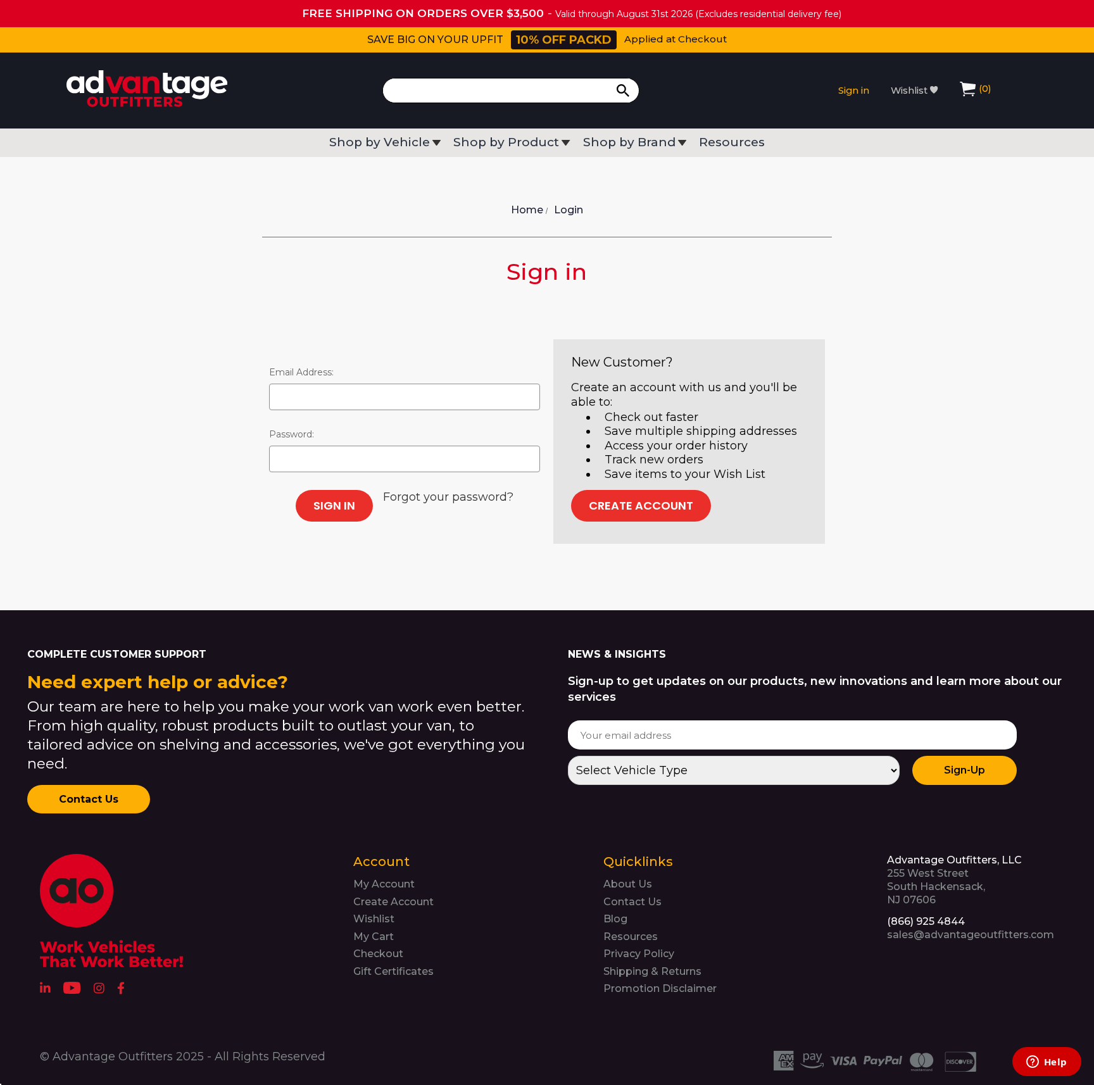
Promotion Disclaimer (660, 988)
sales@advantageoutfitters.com (970, 935)
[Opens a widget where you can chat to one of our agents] (1046, 1063)
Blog (615, 919)
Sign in (853, 90)
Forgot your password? (448, 497)
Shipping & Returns (652, 971)
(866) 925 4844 (926, 921)
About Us (627, 884)
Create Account (641, 505)
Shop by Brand (629, 142)
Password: (291, 434)
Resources (732, 142)
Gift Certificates (393, 971)
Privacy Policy (638, 954)
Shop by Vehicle (379, 142)
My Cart (373, 937)
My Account (384, 884)
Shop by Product (506, 142)
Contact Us (88, 799)
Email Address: (301, 372)
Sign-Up (964, 770)
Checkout (378, 954)
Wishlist (910, 90)
